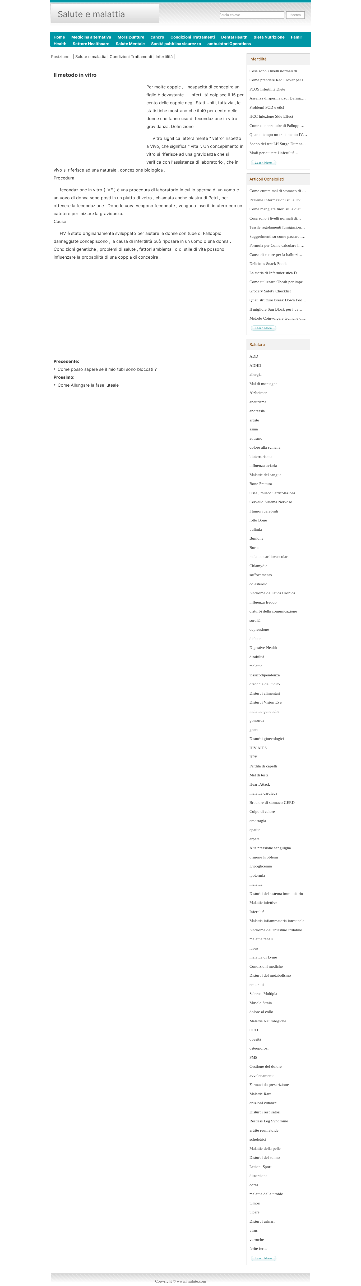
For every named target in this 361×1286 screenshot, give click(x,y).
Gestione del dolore (265, 1066)
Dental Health (234, 37)
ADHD (255, 365)
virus (253, 1230)
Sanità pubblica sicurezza (176, 43)
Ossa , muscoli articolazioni (272, 493)
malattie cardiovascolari (269, 556)
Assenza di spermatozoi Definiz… (277, 98)
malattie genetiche (264, 711)
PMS (253, 1057)
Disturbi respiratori (264, 1112)
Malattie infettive (263, 902)
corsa (253, 1185)
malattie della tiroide (266, 1194)
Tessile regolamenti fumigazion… (277, 227)
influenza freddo (263, 602)
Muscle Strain (260, 1003)
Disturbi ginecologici (266, 739)
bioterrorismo (260, 456)
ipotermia (257, 875)
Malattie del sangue (265, 475)
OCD (253, 1030)
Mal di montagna (263, 384)
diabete (255, 639)
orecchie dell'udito (264, 684)
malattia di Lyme (263, 957)
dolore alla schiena (264, 447)
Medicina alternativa (91, 37)
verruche (256, 1239)
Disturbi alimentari (264, 693)
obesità (255, 1039)
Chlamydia (258, 566)
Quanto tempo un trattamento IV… (278, 134)
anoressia (257, 411)
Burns (254, 547)
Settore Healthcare (91, 43)
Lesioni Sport (260, 1167)
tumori (254, 1203)
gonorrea (256, 720)
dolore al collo (261, 1012)
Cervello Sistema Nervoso (270, 502)
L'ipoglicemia (260, 866)
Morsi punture (131, 37)
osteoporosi (259, 1048)
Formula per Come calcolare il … (276, 245)
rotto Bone (258, 520)
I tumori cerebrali (263, 511)
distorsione (258, 1176)
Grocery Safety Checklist (270, 291)
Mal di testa (259, 775)
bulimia (255, 529)
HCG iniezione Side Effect (271, 116)
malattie (255, 666)
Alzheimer (258, 393)
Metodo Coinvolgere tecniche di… (278, 318)
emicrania (257, 985)
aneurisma (257, 402)
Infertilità (164, 56)
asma (253, 429)
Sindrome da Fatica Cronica (272, 593)
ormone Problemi (263, 857)
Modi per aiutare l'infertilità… (273, 153)
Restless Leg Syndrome (268, 1121)
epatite (254, 830)
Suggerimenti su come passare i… (277, 236)
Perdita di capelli (263, 766)
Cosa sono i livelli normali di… (275, 71)
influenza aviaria (263, 465)
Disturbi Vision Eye (265, 702)
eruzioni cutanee (263, 1103)
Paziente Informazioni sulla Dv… (276, 200)
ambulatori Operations (229, 43)
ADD (253, 356)
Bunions (256, 538)
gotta (253, 730)
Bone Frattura (260, 484)
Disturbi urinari (262, 1221)
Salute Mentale (130, 43)
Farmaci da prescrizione (269, 1085)
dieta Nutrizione (269, 37)
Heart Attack (259, 784)
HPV (253, 757)
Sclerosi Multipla (263, 993)
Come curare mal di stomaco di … (277, 191)
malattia (255, 884)
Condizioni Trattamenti (192, 37)
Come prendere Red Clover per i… (278, 80)
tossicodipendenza (264, 675)
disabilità (256, 657)
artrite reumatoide (264, 1130)
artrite (254, 420)
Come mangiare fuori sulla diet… (276, 209)
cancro (157, 37)
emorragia (257, 821)
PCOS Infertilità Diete (267, 89)
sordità (255, 620)
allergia (255, 374)
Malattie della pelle (265, 1148)
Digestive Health (263, 648)
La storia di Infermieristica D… (275, 273)
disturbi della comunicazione (273, 611)
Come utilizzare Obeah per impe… (278, 282)
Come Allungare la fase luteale (88, 385)
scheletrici (257, 1139)
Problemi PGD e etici (266, 107)
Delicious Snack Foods (268, 264)
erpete (254, 839)
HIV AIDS (258, 748)
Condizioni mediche (266, 966)
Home (59, 37)
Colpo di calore (262, 811)
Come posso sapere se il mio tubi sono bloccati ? (107, 369)
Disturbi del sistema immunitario (276, 893)
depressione (259, 629)
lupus (253, 948)
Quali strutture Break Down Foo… (277, 300)
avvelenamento (262, 1076)
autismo (255, 438)
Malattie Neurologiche (267, 1021)
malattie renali (261, 939)
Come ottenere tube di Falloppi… (276, 126)
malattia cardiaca (263, 793)
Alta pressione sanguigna (270, 848)
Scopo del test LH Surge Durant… (277, 144)
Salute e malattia (90, 56)
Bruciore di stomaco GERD (272, 802)
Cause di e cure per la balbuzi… (275, 255)
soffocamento (260, 575)
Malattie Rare (260, 1094)
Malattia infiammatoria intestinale (276, 921)
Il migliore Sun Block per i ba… (275, 309)
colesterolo (258, 584)
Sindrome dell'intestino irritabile (275, 930)
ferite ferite (258, 1248)
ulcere (254, 1212)
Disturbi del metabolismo (270, 975)
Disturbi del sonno (264, 1157)
